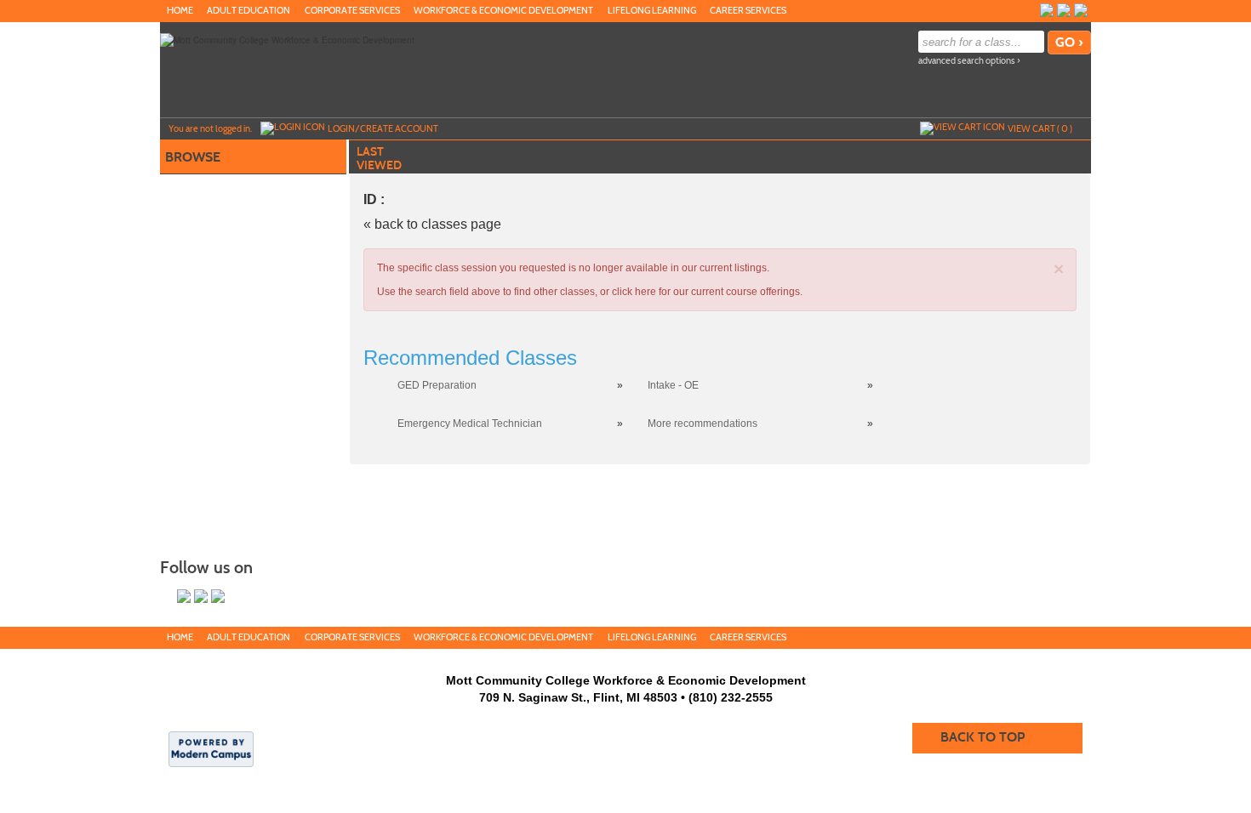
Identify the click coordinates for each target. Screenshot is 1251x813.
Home (180, 10)
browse (192, 157)
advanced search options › (969, 60)
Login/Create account (383, 128)
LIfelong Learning (652, 10)
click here (634, 292)
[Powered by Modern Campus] (211, 747)
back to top (982, 737)
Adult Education (248, 10)
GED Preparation (437, 385)
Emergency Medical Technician (469, 423)
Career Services (748, 10)
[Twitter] (1064, 10)
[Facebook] (1081, 10)
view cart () (1040, 128)
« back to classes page (432, 224)
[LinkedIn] (1047, 10)
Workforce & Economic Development (503, 10)
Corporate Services (352, 10)
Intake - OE (673, 385)
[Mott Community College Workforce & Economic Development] (287, 39)
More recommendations (702, 423)
